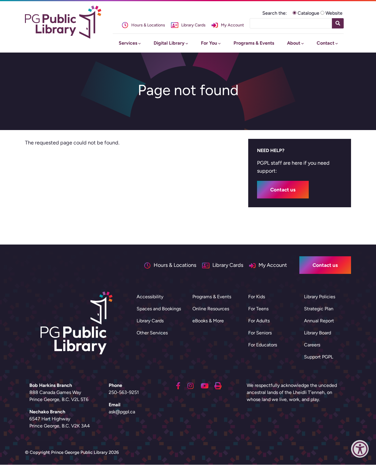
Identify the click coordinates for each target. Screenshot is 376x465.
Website (334, 13)
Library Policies (319, 296)
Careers (312, 345)
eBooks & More (208, 321)
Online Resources (210, 308)
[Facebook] (178, 385)
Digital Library (169, 43)
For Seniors (260, 333)
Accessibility (150, 296)
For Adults (259, 321)
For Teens (258, 308)
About (293, 43)
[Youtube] (205, 385)
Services (128, 43)
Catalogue (308, 13)
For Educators (262, 345)
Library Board (317, 333)
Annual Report (319, 321)
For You (209, 43)
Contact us (283, 190)
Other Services (152, 333)
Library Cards (150, 321)
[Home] (63, 22)
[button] (360, 450)
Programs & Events (254, 43)
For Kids (256, 296)
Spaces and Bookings (159, 308)
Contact (325, 43)
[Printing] (217, 385)
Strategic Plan (318, 308)
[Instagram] (190, 385)
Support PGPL (318, 357)
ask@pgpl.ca (122, 412)
